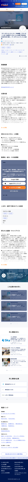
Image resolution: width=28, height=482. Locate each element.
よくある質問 (3, 464)
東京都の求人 (11, 423)
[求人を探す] (13, 3)
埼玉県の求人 (11, 426)
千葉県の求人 (4, 426)
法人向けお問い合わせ (19, 466)
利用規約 (4, 174)
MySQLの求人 (4, 418)
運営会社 (3, 470)
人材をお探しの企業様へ (6, 466)
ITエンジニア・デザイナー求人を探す (9, 447)
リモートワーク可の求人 (18, 436)
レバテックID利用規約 (11, 174)
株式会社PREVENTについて (7, 87)
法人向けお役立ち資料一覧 (20, 468)
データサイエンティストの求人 (8, 413)
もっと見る (4, 127)
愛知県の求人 (4, 423)
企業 (21, 9)
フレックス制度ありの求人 (19, 440)
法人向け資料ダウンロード (6, 468)
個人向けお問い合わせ (19, 462)
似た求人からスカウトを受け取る (14, 454)
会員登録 (18, 3)
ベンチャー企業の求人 (6, 442)
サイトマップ (17, 464)
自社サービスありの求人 (6, 436)
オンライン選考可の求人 (6, 440)
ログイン (24, 3)
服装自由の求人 (15, 438)
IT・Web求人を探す (5, 462)
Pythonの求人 (11, 418)
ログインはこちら (14, 191)
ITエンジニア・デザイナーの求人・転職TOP (8, 457)
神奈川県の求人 (19, 423)
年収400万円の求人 (5, 431)
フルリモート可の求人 (6, 438)
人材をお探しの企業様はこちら (21, 6)
